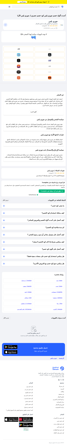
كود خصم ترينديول (28, 407)
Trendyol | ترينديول (26, 280)
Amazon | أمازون (57, 309)
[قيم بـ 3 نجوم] (53, 26)
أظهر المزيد (33, 112)
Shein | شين (59, 286)
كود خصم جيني (60, 421)
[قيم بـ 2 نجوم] (55, 26)
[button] (26, 430)
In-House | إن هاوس (26, 303)
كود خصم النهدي (29, 392)
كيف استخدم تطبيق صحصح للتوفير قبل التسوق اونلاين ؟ (19, 410)
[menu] (9, 7)
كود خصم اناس (60, 427)
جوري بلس (53, 21)
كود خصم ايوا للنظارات (58, 430)
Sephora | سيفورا (57, 297)
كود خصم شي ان (29, 389)
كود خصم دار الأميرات (59, 418)
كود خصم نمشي (29, 401)
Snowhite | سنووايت (57, 292)
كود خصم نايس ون (28, 395)
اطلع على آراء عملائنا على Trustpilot (51, 191)
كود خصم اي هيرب (28, 398)
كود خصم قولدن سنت (59, 424)
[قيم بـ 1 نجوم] (57, 26)
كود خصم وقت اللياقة (59, 433)
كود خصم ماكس (29, 404)
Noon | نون (59, 280)
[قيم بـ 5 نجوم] (50, 26)
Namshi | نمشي (27, 286)
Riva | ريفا (59, 303)
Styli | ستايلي (28, 297)
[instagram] (63, 380)
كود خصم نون (29, 386)
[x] (61, 380)
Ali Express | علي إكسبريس (24, 309)
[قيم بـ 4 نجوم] (52, 26)
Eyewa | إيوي (28, 292)
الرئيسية (61, 358)
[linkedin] (59, 380)
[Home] (33, 368)
